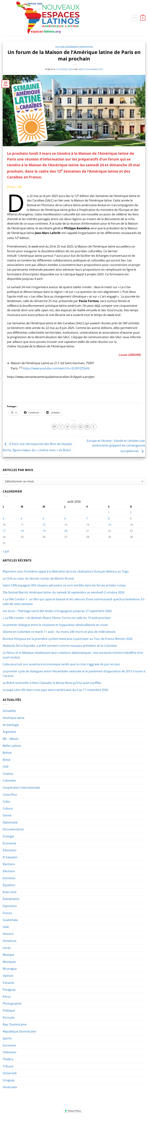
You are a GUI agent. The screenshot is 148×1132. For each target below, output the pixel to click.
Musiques (9, 962)
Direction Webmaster (90, 69)
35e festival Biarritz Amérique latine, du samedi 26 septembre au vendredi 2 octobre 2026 (63, 592)
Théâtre (8, 1059)
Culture (60, 46)
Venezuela (10, 1087)
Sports (7, 1038)
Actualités (9, 711)
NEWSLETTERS (35, 1121)
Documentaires (13, 829)
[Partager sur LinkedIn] (87, 427)
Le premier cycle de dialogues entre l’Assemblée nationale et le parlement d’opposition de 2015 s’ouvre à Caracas (74, 673)
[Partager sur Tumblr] (94, 427)
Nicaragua (10, 969)
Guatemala (10, 920)
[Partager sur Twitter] (67, 427)
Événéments (72, 46)
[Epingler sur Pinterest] (81, 427)
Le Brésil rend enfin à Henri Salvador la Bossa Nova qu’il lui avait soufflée (52, 683)
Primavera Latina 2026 (94, 1121)
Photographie (12, 1003)
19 (44, 530)
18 (22, 530)
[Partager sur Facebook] (61, 427)
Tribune (8, 1066)
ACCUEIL (9, 1121)
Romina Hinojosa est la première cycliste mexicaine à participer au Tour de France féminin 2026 (67, 639)
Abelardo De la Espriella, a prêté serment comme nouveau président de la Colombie (60, 646)
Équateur (9, 885)
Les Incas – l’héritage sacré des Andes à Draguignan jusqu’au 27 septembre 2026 (57, 611)
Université (10, 1073)
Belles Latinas (12, 746)
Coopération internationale (21, 788)
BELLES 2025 (71, 1121)
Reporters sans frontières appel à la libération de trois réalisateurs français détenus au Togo (66, 571)
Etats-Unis (10, 892)
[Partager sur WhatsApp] (54, 427)
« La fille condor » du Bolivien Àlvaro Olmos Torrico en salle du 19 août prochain (57, 618)
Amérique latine (13, 718)
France (7, 913)
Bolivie (7, 753)
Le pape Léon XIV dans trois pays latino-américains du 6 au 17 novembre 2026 (55, 690)
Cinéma (8, 774)
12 (44, 524)
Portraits (9, 1018)
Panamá (8, 983)
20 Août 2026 (135, 1121)
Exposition (86, 46)
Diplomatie (10, 822)
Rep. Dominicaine (15, 1024)
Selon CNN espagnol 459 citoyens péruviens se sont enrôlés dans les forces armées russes (64, 585)
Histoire (8, 934)
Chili (5, 767)
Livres (7, 948)
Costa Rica (10, 795)
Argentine (9, 732)
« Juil (6, 551)
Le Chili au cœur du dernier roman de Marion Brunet (38, 578)
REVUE (20, 1121)
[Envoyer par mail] (74, 427)
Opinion (8, 976)
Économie (9, 843)
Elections (9, 864)
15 (109, 524)
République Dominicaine (19, 1031)
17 (4, 530)
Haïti (6, 927)
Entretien (9, 878)
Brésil (6, 760)
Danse (7, 815)
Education (9, 850)
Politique (9, 1010)
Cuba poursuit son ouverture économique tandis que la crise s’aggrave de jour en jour (61, 664)
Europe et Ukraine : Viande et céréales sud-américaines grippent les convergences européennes (116, 446)
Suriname (9, 1045)
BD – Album (10, 739)
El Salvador (10, 857)
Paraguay (9, 990)
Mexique (8, 955)
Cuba (6, 801)
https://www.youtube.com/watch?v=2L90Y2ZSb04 (56, 368)
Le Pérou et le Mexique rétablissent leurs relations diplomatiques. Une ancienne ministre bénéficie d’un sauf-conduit (73, 655)
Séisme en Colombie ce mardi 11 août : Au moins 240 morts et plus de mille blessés (59, 632)
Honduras (9, 941)
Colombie (9, 780)
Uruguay (8, 1080)
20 (65, 530)
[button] (134, 18)
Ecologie (8, 836)
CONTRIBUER (117, 1121)
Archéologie (11, 725)
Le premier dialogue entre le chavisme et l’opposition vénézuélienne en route (55, 625)
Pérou (7, 997)
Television (9, 1052)
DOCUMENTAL (53, 1121)
